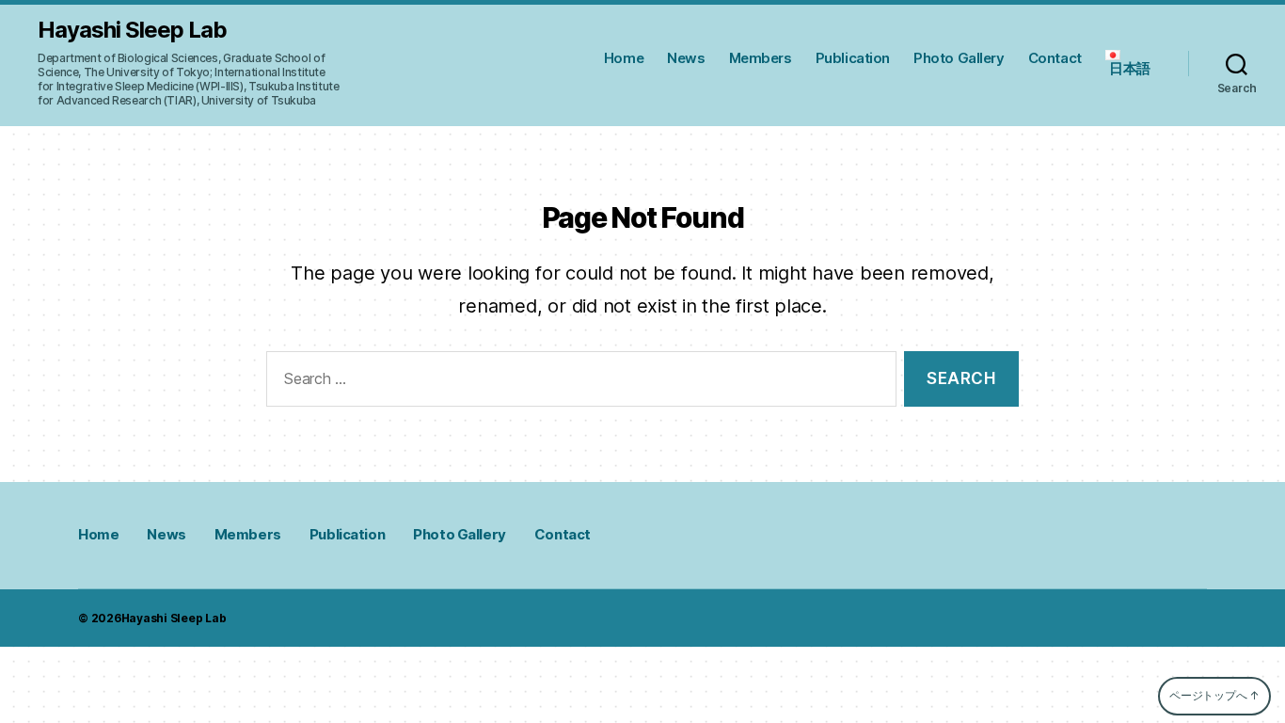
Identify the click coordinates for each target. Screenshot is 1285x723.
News (686, 58)
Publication (853, 58)
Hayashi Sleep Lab (132, 30)
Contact (1055, 58)
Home (623, 58)
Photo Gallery (959, 58)
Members (760, 58)
